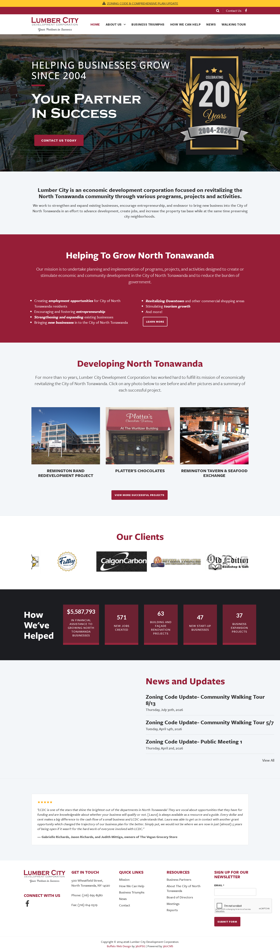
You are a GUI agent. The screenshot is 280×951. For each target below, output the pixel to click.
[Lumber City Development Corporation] (55, 24)
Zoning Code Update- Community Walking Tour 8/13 (205, 700)
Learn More (155, 322)
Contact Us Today (59, 140)
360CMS (168, 946)
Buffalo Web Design (119, 946)
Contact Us (233, 10)
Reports (172, 910)
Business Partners (179, 879)
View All (268, 760)
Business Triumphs (148, 24)
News (211, 24)
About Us (114, 24)
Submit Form (227, 922)
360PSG (140, 946)
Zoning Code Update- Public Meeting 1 (194, 741)
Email (219, 885)
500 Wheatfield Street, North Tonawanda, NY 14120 (90, 883)
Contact (124, 905)
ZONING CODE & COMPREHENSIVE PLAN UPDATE (142, 3)
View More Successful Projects (139, 495)
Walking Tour (234, 24)
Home (95, 24)
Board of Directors (180, 897)
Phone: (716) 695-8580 (87, 895)
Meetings (173, 903)
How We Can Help (185, 24)
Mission (124, 879)
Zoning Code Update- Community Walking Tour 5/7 (210, 722)
